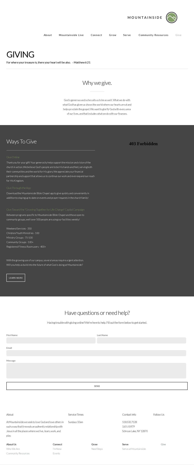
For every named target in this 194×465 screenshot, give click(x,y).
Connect (97, 35)
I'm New (57, 448)
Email (9, 347)
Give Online (12, 157)
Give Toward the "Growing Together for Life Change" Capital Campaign (45, 209)
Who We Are (13, 448)
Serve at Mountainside (134, 448)
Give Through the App (18, 188)
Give (179, 35)
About (48, 35)
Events (56, 453)
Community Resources (154, 35)
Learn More (16, 277)
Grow (113, 35)
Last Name (102, 335)
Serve (127, 35)
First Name (11, 335)
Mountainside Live (71, 35)
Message (10, 360)
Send (97, 386)
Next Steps (97, 448)
